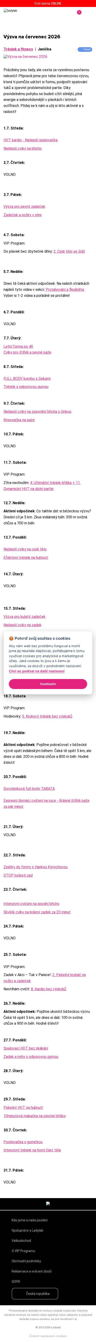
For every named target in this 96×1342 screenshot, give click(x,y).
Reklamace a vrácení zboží (31, 1271)
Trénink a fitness (18, 49)
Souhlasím (48, 684)
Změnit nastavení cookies (48, 1336)
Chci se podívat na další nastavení (37, 671)
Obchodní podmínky (26, 1261)
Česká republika (38, 1294)
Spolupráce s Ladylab (27, 1230)
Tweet (86, 49)
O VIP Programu (23, 1251)
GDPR (16, 1281)
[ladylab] (23, 15)
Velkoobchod (21, 1241)
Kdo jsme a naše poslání (30, 1220)
